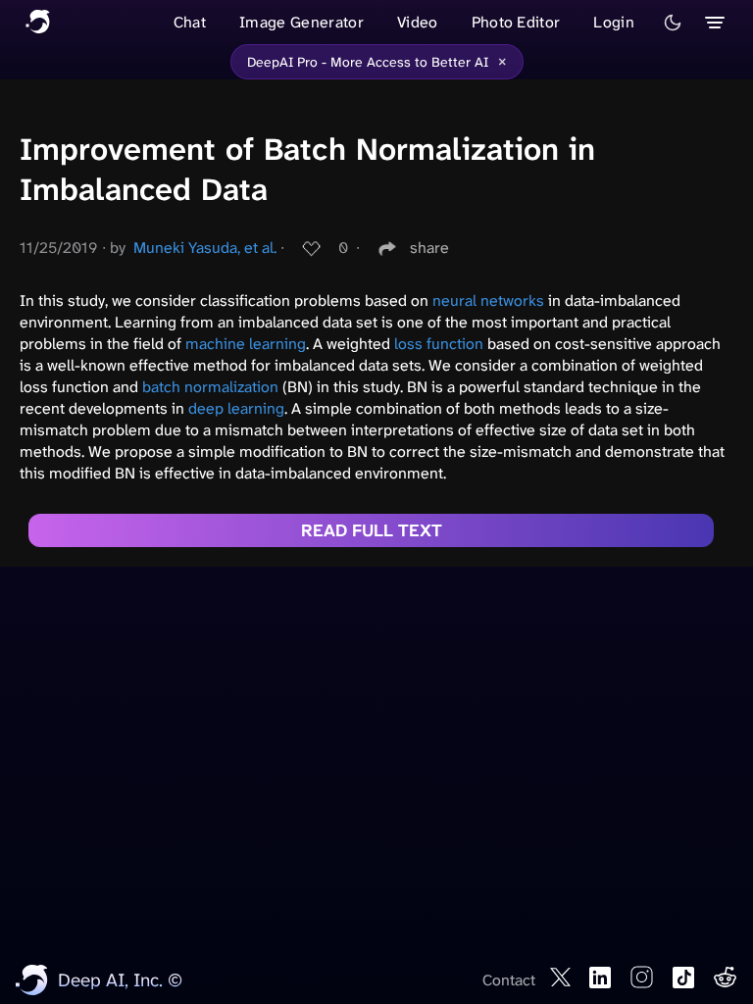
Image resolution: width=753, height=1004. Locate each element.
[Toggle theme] (672, 22)
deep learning (236, 408)
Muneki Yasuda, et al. (204, 247)
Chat (190, 22)
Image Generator (301, 22)
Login (613, 22)
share (429, 247)
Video (417, 22)
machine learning (245, 343)
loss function (438, 343)
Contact (508, 980)
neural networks (488, 300)
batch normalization (210, 386)
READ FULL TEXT (371, 530)
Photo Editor (516, 22)
